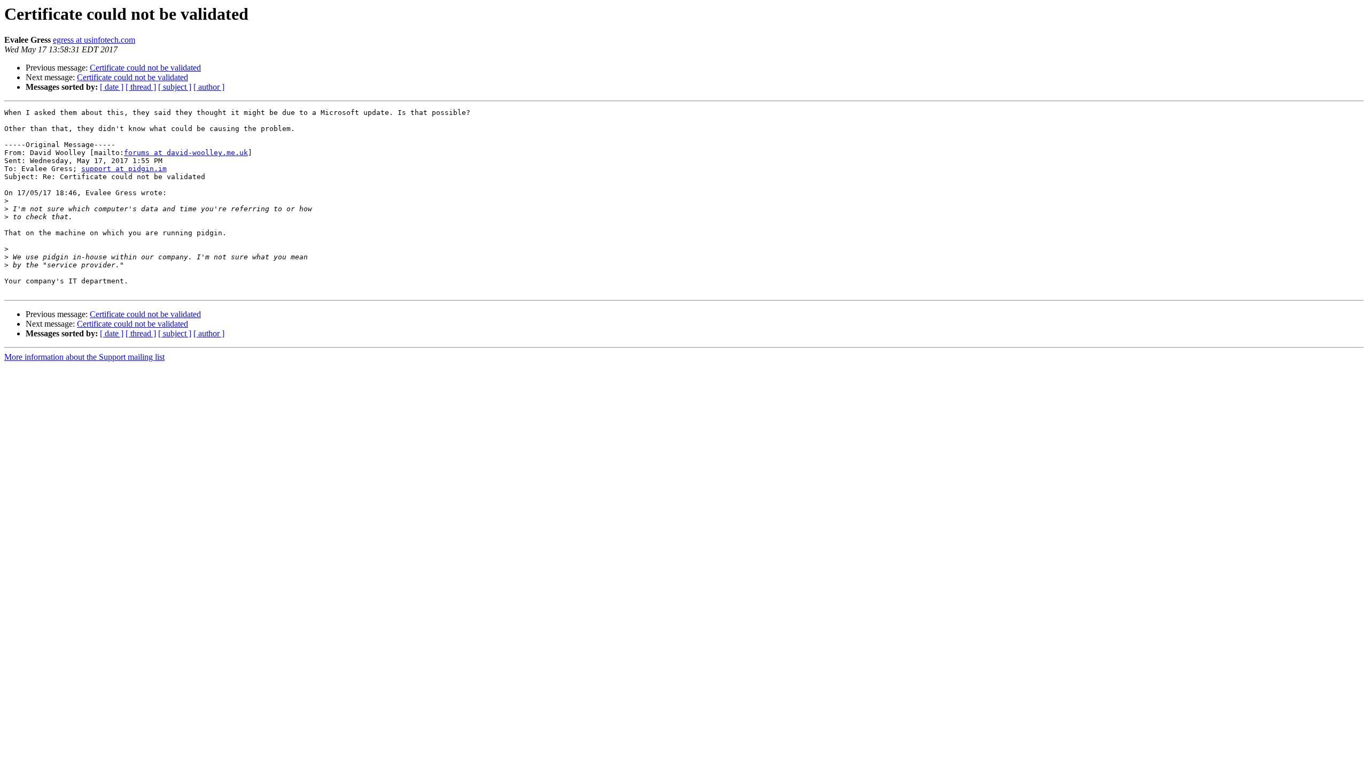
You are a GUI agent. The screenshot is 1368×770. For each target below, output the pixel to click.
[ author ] (208, 86)
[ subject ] (174, 86)
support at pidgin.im (124, 169)
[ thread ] (141, 86)
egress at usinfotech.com (94, 39)
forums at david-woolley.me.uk (186, 153)
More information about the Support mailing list (84, 356)
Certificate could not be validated (145, 67)
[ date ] (111, 86)
